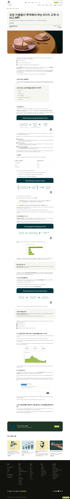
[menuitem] (62, 0)
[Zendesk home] (9, 2)
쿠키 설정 (17, 497)
